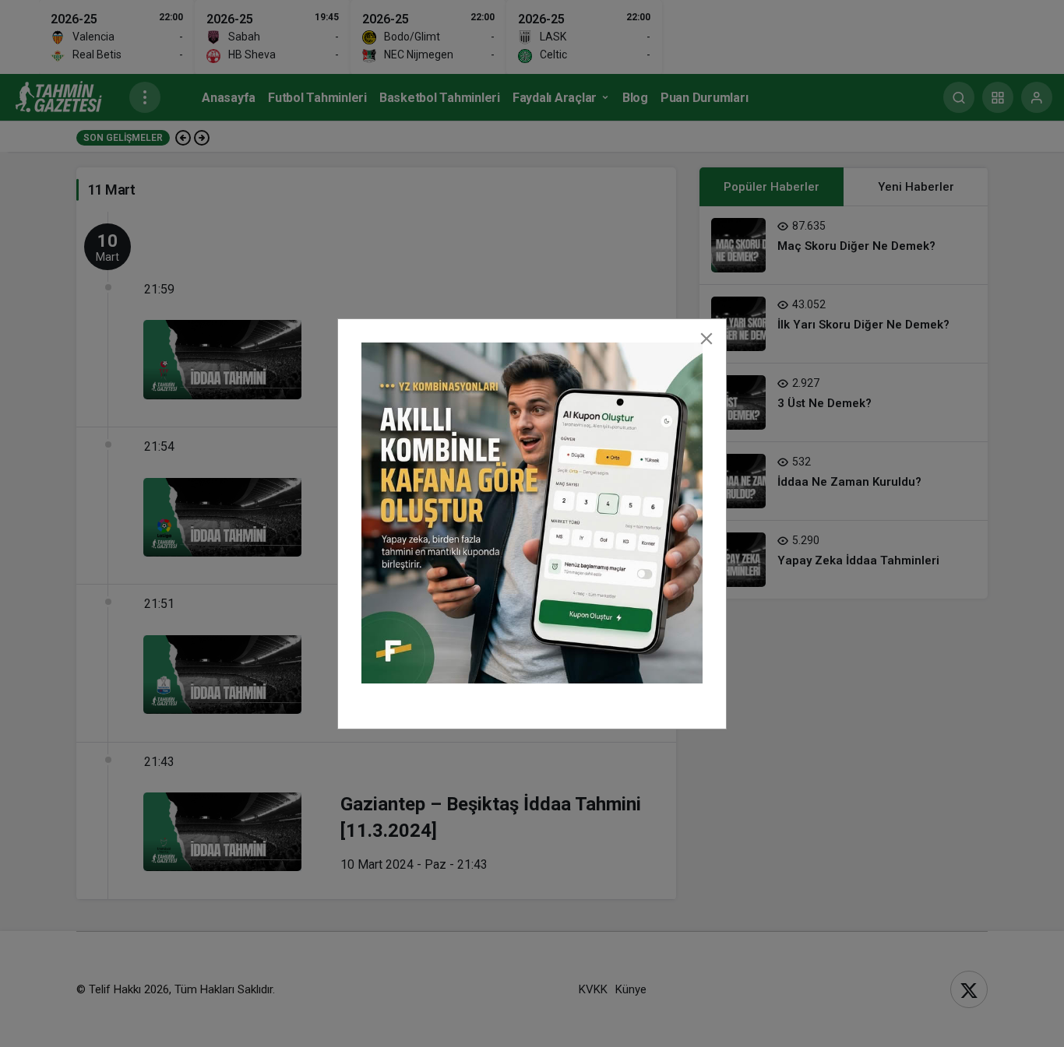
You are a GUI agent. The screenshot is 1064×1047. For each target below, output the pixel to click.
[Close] (706, 338)
